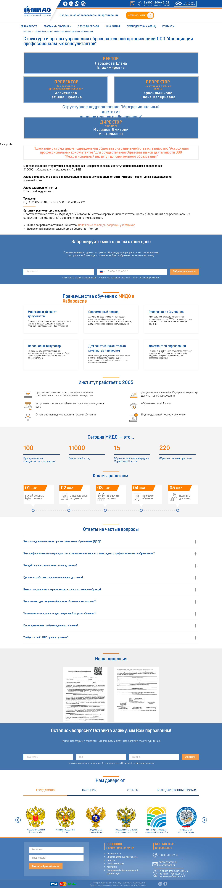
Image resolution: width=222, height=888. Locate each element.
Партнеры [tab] (89, 790)
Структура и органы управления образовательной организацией (64, 32)
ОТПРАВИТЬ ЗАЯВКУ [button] (137, 16)
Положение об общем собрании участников (106, 225)
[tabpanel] (111, 816)
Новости (111, 860)
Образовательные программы (122, 857)
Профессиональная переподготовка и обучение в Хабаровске (118, 885)
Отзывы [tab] (132, 790)
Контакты (168, 26)
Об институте (29, 26)
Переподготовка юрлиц (141, 26)
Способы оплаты (88, 26)
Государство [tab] (45, 790)
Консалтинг (113, 26)
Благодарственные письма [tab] (176, 790)
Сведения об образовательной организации (89, 15)
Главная (27, 32)
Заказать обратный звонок (46, 866)
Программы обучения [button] (56, 26)
